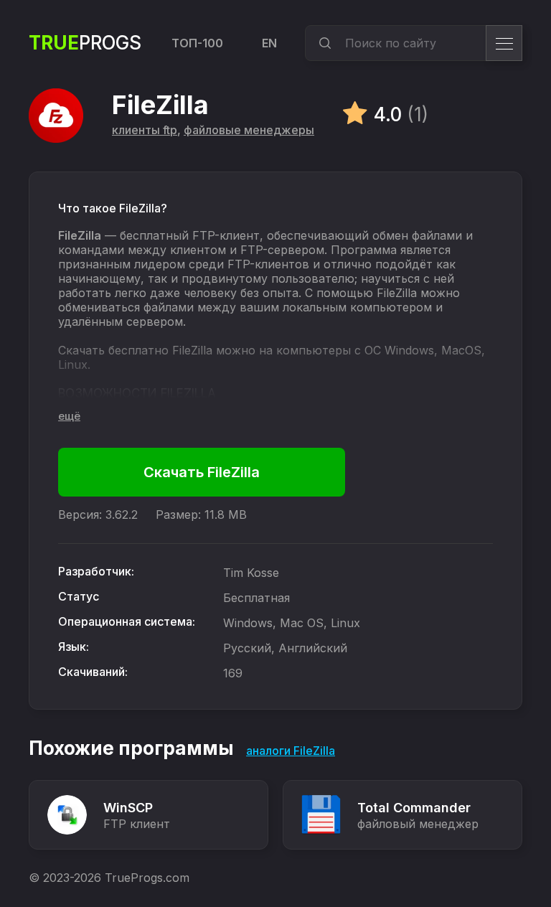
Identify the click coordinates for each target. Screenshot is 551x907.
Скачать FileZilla (201, 472)
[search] (323, 43)
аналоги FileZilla (290, 750)
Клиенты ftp (144, 130)
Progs (85, 43)
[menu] (504, 43)
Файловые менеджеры (249, 130)
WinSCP (128, 807)
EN (269, 43)
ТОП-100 (197, 43)
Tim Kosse (251, 572)
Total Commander (414, 807)
